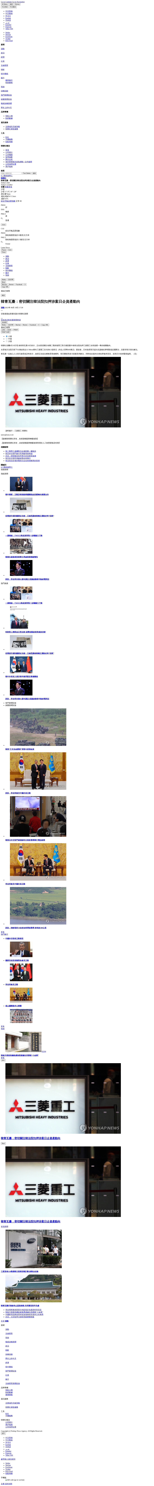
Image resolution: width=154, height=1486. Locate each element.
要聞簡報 (9, 1395)
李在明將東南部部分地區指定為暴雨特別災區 (23, 1310)
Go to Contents (6, 2)
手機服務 (9, 139)
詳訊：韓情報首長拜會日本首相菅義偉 (20, 456)
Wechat (8, 35)
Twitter (7, 39)
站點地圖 (9, 142)
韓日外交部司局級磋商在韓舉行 (18, 458)
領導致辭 (9, 157)
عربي (7, 1449)
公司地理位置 (10, 164)
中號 (10, 339)
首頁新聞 (4, 1227)
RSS (7, 137)
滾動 (3, 49)
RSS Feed (9, 41)
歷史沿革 (9, 159)
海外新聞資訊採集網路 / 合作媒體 (18, 162)
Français (8, 1453)
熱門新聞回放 (6, 95)
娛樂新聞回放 (6, 99)
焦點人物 (9, 116)
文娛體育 (4, 65)
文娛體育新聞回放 (12, 1383)
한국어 (8, 1442)
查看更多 (8, 187)
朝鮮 (3, 70)
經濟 (3, 57)
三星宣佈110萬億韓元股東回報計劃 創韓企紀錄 (19, 1271)
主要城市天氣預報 (12, 127)
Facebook (8, 37)
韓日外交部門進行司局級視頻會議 (18, 454)
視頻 (3, 87)
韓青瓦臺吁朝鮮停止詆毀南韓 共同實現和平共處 (20, 1306)
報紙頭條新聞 (6, 103)
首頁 (7, 150)
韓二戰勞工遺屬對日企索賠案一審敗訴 (20, 451)
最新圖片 (9, 80)
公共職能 (9, 155)
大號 (10, 341)
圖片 (3, 78)
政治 (3, 53)
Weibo (7, 33)
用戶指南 (9, 166)
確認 (3, 295)
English (8, 1445)
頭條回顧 (4, 91)
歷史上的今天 (6, 108)
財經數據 (9, 118)
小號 (10, 336)
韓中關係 (4, 74)
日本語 (8, 1447)
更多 (3, 932)
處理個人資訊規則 (8, 1459)
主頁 (3, 1321)
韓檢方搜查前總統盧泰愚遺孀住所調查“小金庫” (20, 1055)
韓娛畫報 (9, 83)
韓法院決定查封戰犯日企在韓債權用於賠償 (22, 461)
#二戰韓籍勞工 (7, 176)
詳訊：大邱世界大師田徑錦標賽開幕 (19, 1317)
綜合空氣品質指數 (8, 201)
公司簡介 (9, 152)
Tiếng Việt (9, 1455)
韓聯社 (3, 178)
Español (8, 1451)
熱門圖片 (4, 934)
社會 (3, 61)
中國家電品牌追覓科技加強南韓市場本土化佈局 (24, 1314)
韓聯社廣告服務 (11, 129)
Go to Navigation (18, 2)
